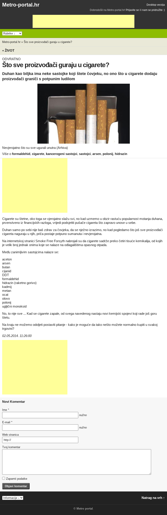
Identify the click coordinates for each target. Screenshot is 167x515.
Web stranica (10, 434)
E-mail (7, 422)
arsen (96, 154)
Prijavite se (132, 10)
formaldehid (21, 154)
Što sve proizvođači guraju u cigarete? (48, 42)
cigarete (38, 154)
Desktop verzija (156, 4)
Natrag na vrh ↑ (153, 498)
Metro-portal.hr (20, 5)
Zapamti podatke (16, 478)
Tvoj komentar (11, 447)
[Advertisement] (83, 21)
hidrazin (121, 154)
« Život (8, 50)
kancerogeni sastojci (61, 154)
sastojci (85, 154)
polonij (108, 154)
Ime (5, 409)
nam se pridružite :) (153, 10)
